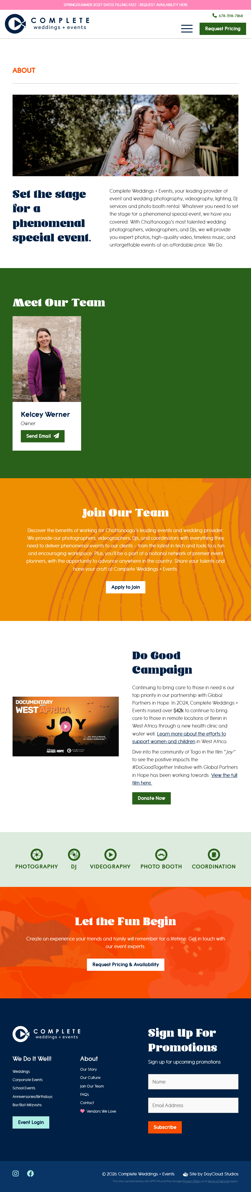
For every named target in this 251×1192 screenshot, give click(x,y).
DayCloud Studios (221, 1174)
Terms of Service (219, 1181)
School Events (24, 1088)
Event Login (31, 1122)
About (89, 1059)
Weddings (21, 1071)
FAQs (84, 1094)
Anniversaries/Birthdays (32, 1096)
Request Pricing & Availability (125, 964)
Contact (87, 1102)
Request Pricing (223, 28)
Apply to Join (125, 587)
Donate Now (151, 798)
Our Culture (90, 1077)
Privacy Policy (192, 1181)
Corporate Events (28, 1079)
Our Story (88, 1069)
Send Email (39, 436)
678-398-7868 (231, 15)
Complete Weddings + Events (146, 1174)
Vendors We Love (101, 1111)
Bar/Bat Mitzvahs (27, 1104)
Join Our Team (92, 1086)
